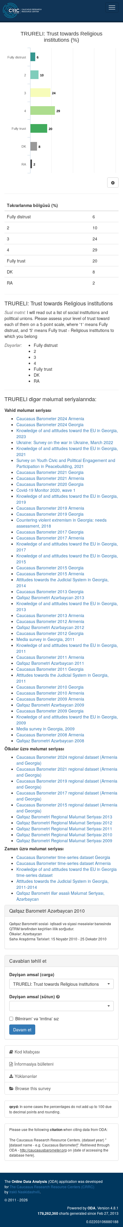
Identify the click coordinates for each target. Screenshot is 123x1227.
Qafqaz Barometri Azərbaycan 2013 (50, 597)
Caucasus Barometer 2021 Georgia (50, 472)
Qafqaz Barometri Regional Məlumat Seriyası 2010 (64, 834)
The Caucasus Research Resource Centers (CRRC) (52, 1186)
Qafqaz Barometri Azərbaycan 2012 (50, 627)
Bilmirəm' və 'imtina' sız (37, 1019)
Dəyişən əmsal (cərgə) (31, 974)
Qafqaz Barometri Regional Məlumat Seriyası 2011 (64, 829)
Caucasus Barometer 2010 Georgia (50, 687)
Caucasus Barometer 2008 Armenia (50, 735)
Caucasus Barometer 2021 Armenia (50, 478)
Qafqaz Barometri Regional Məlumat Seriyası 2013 (64, 817)
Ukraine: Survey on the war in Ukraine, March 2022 (64, 442)
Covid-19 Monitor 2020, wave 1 (46, 490)
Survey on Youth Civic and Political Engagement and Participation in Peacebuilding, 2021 (65, 463)
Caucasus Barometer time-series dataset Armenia (63, 863)
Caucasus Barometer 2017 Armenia (50, 538)
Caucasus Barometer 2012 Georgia (50, 633)
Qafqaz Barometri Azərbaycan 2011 (50, 663)
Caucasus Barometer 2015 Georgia (50, 568)
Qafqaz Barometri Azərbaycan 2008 (50, 741)
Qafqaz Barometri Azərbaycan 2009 (50, 705)
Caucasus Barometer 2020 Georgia (50, 484)
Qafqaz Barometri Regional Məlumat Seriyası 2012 (64, 823)
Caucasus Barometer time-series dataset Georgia (63, 857)
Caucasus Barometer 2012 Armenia (50, 621)
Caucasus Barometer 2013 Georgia (50, 591)
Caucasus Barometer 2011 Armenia (50, 657)
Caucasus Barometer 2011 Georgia (50, 669)
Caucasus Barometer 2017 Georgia (50, 532)
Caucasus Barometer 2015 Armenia (50, 574)
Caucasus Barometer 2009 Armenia (50, 699)
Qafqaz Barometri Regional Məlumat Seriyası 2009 (64, 840)
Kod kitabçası (27, 1052)
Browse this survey (33, 1088)
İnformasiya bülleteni (33, 1064)
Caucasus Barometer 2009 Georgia (50, 711)
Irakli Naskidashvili (24, 1191)
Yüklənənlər (26, 1076)
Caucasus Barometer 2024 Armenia (50, 418)
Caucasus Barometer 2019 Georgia (50, 514)
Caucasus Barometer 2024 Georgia (50, 424)
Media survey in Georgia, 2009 (45, 729)
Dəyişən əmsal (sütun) (32, 996)
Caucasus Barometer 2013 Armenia (50, 615)
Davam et (22, 1030)
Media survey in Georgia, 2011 (45, 639)
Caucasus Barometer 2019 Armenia (50, 508)
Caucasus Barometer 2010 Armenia (50, 693)
